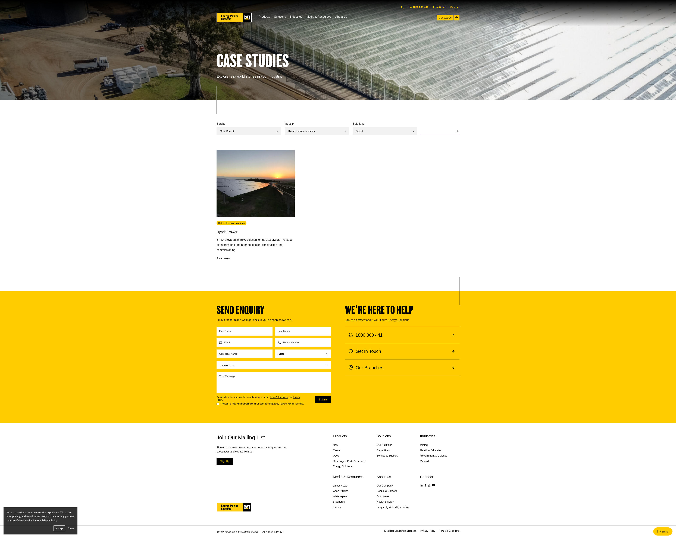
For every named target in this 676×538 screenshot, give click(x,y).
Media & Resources (318, 16)
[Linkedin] (422, 485)
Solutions (280, 16)
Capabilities (383, 450)
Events (337, 507)
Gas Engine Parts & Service (349, 461)
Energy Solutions (342, 466)
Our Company (385, 485)
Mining (424, 444)
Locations (439, 7)
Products (264, 16)
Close (71, 528)
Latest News (340, 485)
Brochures (339, 501)
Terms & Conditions (279, 397)
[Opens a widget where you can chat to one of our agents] (662, 531)
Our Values (383, 496)
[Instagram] (429, 485)
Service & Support (387, 455)
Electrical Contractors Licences (400, 531)
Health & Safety (386, 501)
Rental (336, 450)
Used (336, 455)
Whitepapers (340, 496)
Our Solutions (384, 444)
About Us (341, 16)
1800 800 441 (420, 6)
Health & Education (431, 450)
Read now (223, 258)
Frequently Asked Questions (393, 507)
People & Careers (387, 490)
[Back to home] (234, 17)
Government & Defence (433, 455)
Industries (296, 16)
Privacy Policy (49, 520)
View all (424, 461)
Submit (323, 399)
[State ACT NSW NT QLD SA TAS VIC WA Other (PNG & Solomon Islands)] (303, 353)
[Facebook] (425, 485)
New (335, 444)
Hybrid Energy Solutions (231, 223)
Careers (454, 7)
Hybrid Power (227, 232)
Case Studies (340, 490)
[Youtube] (433, 485)
